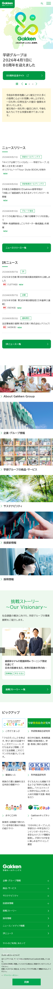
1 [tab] (26, 84)
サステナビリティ (13, 506)
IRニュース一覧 (13, 344)
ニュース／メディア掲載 (14, 926)
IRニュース (8, 933)
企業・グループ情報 (14, 433)
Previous (22, 84)
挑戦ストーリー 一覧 (15, 689)
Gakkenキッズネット (40, 817)
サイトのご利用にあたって (14, 943)
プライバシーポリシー (11, 975)
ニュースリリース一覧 (16, 248)
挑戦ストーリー (9, 911)
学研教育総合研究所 (40, 731)
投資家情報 (10, 542)
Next (36, 84)
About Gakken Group (19, 396)
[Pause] (17, 84)
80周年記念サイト (16, 76)
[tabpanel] (26, 43)
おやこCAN (11, 815)
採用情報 (9, 579)
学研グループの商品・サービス (20, 469)
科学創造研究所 (38, 775)
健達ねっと (11, 775)
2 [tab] (29, 84)
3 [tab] (32, 84)
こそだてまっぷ (13, 731)
